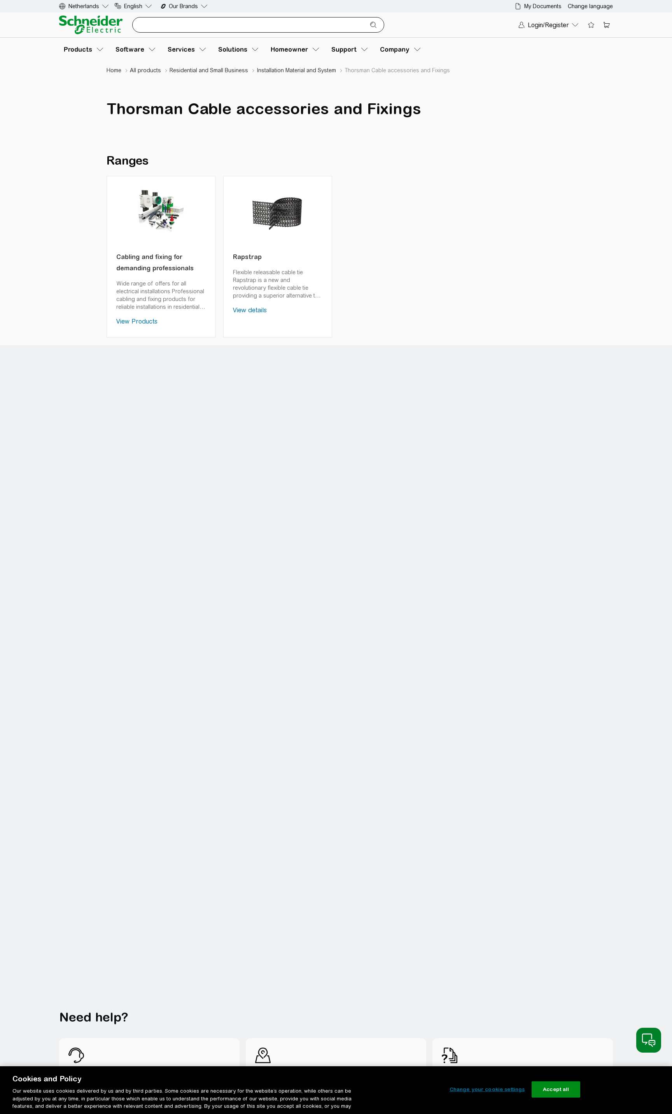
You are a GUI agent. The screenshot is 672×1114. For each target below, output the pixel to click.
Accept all (556, 1089)
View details (250, 310)
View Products (137, 321)
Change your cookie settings (487, 1089)
